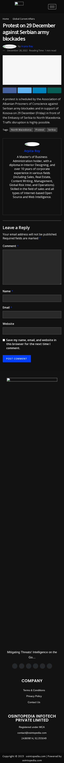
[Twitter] (21, 666)
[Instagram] (28, 666)
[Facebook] (14, 666)
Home (6, 18)
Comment (11, 246)
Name (8, 291)
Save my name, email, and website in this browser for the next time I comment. (31, 344)
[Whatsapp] (35, 666)
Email (7, 307)
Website (8, 324)
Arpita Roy (27, 46)
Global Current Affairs (24, 18)
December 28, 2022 (17, 50)
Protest (40, 129)
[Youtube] (49, 666)
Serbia (52, 129)
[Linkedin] (42, 666)
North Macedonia (21, 129)
